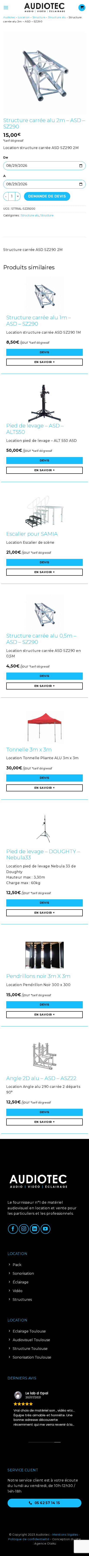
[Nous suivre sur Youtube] (46, 1229)
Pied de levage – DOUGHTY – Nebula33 (43, 854)
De (5, 157)
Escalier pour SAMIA (32, 534)
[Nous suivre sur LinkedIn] (35, 1229)
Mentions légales (65, 1534)
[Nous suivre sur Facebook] (13, 1229)
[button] (5, 7)
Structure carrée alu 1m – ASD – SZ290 (38, 320)
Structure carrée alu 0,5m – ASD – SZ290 (41, 639)
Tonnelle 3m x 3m (29, 749)
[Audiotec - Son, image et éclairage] (44, 7)
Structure (38, 17)
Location (24, 17)
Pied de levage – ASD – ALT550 (35, 429)
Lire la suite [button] (22, 1431)
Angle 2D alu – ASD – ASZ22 (41, 1078)
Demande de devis (47, 196)
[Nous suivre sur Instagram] (24, 1229)
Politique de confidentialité (28, 1539)
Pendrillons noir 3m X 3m (38, 976)
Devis (44, 352)
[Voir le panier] (81, 7)
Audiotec (9, 17)
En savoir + (44, 362)
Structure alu (57, 17)
